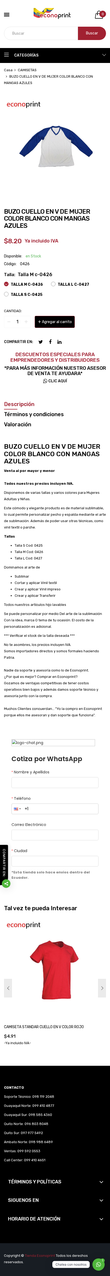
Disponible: (13, 256)
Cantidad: (13, 311)
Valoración (17, 424)
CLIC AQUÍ (57, 381)
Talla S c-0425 (26, 294)
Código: (10, 264)
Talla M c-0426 (26, 284)
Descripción (19, 404)
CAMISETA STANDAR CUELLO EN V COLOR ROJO (44, 1027)
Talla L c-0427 (73, 284)
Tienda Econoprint (40, 1256)
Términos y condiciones (34, 414)
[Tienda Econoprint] (55, 14)
